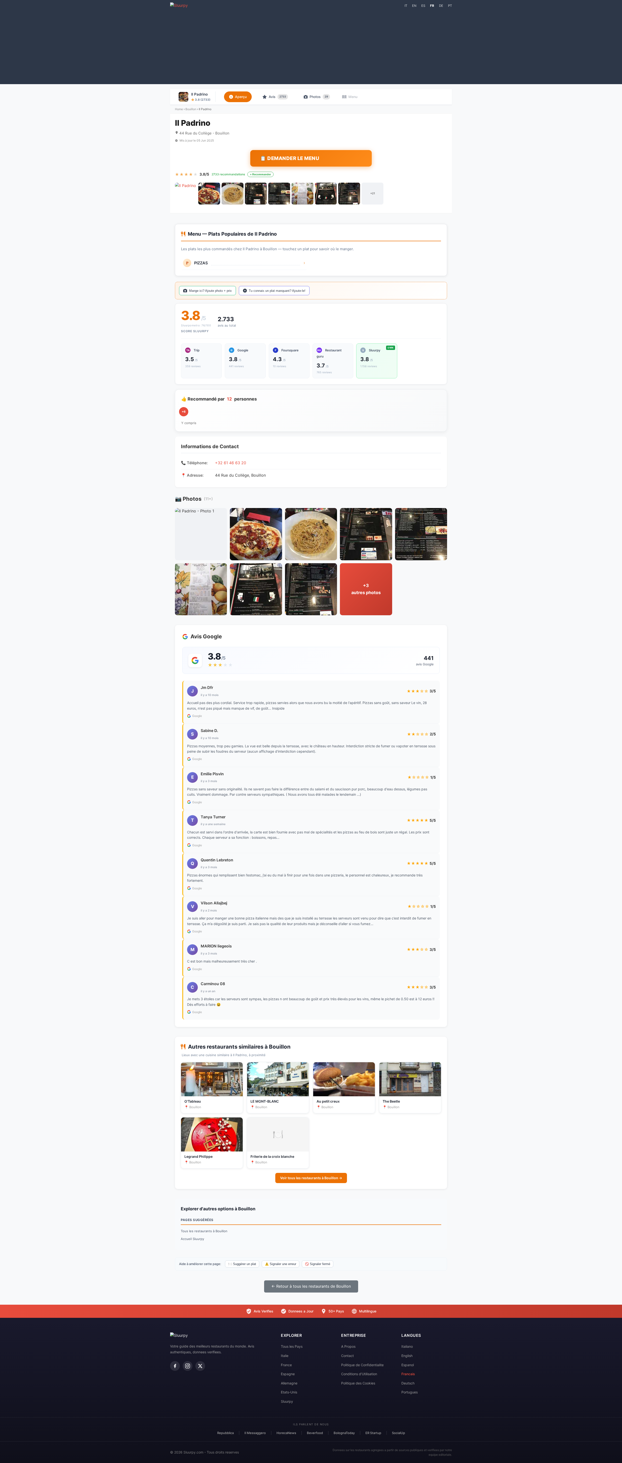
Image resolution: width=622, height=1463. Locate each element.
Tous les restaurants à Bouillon (204, 1231)
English (407, 1356)
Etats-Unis (289, 1392)
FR (432, 6)
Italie (284, 1356)
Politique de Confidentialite (362, 1365)
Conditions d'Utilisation (359, 1374)
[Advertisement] (311, 45)
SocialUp (398, 1433)
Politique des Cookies (358, 1383)
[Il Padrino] (186, 194)
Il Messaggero (255, 1433)
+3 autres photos (366, 589)
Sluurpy (287, 1401)
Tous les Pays (291, 1346)
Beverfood (315, 1433)
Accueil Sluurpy (192, 1239)
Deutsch (408, 1383)
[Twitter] (200, 1366)
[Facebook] (175, 1366)
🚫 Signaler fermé (317, 1264)
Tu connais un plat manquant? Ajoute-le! (277, 291)
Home (179, 109)
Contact (347, 1356)
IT (406, 6)
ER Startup (373, 1433)
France (286, 1365)
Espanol (407, 1365)
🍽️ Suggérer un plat (242, 1264)
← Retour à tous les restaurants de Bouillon (311, 1286)
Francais (408, 1374)
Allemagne (289, 1383)
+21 (372, 193)
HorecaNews (286, 1433)
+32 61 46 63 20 (230, 462)
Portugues (409, 1392)
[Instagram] (187, 1366)
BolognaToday (344, 1433)
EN (414, 6)
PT (450, 6)
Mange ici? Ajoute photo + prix (210, 291)
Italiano (407, 1346)
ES (423, 6)
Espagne (288, 1374)
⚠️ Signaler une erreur (280, 1264)
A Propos (348, 1346)
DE (441, 6)
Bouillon (190, 109)
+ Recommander (260, 174)
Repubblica (225, 1433)
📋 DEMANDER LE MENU (289, 158)
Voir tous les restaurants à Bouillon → (311, 1178)
